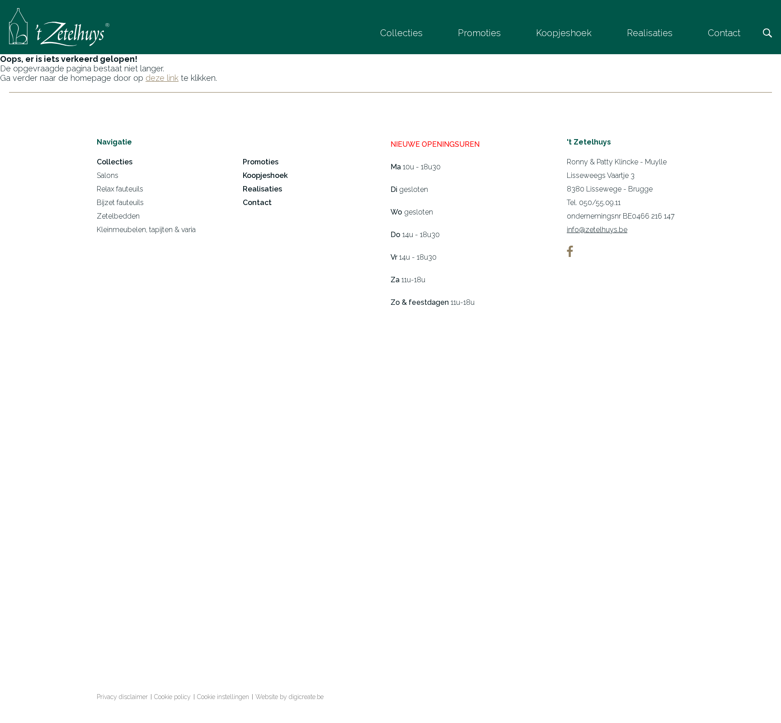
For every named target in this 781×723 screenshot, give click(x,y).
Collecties (401, 33)
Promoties (479, 33)
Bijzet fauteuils (120, 202)
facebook (570, 251)
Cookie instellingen (223, 696)
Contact (724, 33)
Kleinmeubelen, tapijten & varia (146, 229)
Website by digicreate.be (289, 696)
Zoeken (767, 32)
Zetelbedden (118, 216)
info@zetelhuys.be (597, 229)
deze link (162, 78)
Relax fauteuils (120, 189)
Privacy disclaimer (122, 696)
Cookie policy (172, 696)
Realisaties (650, 33)
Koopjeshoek (564, 33)
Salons (107, 175)
